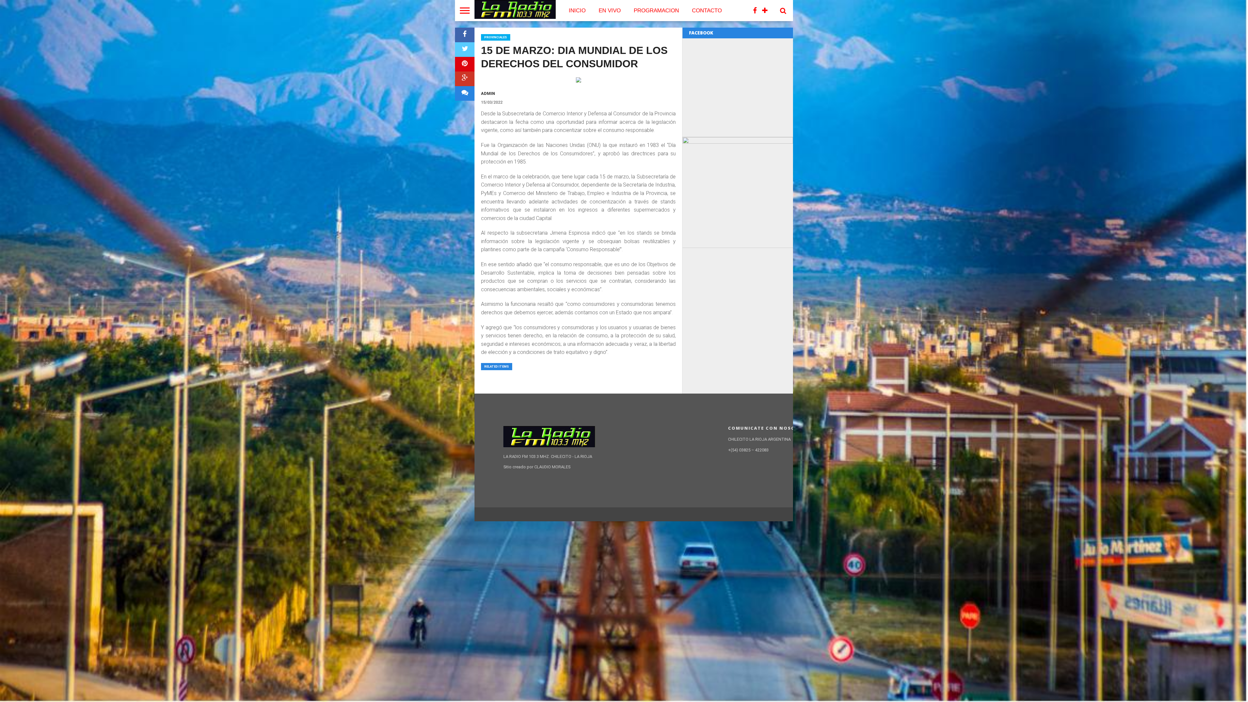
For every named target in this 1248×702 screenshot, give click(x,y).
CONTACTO (707, 10)
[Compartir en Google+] (464, 79)
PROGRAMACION (656, 10)
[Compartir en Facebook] (464, 35)
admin (488, 93)
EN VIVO (610, 10)
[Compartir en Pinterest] (464, 64)
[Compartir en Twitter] (464, 49)
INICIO (577, 10)
